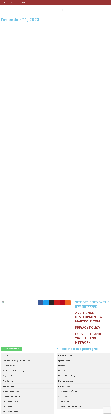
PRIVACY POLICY (87, 327)
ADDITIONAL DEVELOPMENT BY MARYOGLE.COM (89, 317)
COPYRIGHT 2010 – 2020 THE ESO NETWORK (89, 338)
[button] (62, 10)
